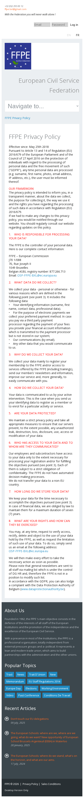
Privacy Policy (30, 784)
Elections (31, 688)
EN (69, 35)
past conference (28, 695)
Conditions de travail (57, 695)
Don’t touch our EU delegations (30, 719)
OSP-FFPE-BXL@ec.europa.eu (37, 275)
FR (77, 35)
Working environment (55, 688)
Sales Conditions (51, 784)
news (20, 674)
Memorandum (15, 681)
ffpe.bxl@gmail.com (16, 9)
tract (9, 674)
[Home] (18, 45)
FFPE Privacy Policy (17, 118)
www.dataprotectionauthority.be (42, 589)
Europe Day (13, 688)
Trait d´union (37, 674)
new (53, 674)
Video (9, 695)
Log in (74, 24)
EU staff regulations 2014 (44, 681)
